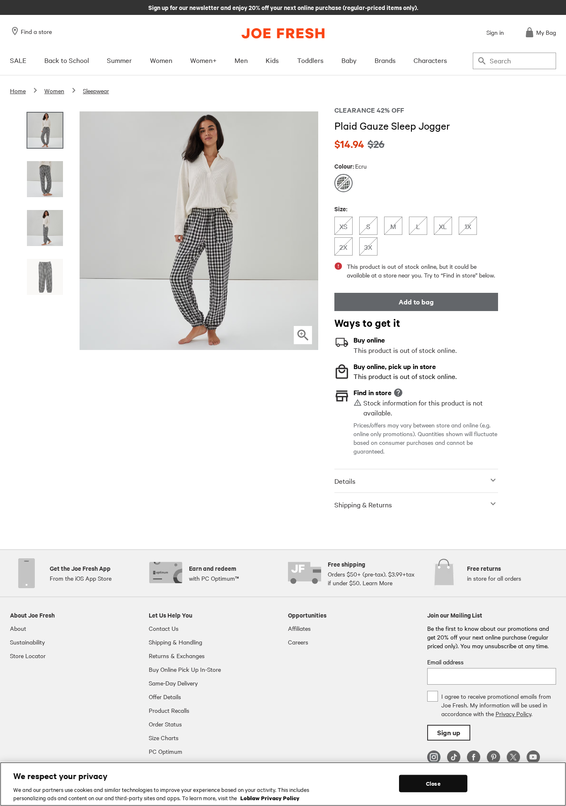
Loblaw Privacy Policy (270, 797)
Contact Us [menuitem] (164, 628)
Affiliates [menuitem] (299, 628)
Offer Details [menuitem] (165, 697)
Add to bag (416, 301)
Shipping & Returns (363, 504)
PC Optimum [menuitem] (165, 751)
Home (18, 91)
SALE (18, 60)
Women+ (203, 60)
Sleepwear (96, 91)
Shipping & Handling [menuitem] (175, 642)
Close (433, 783)
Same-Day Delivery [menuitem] (173, 683)
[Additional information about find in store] (398, 393)
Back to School (66, 60)
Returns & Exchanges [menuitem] (177, 656)
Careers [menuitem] (298, 642)
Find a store (36, 31)
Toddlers (310, 60)
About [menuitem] (18, 628)
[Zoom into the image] (303, 335)
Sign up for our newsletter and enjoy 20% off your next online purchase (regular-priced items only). (283, 7)
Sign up (448, 732)
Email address (445, 662)
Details (345, 480)
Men (241, 60)
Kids (272, 60)
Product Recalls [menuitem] (169, 710)
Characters (430, 60)
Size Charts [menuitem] (164, 738)
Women (161, 60)
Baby (349, 60)
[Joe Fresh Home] (283, 33)
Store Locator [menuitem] (28, 656)
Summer (119, 60)
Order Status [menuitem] (165, 724)
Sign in (495, 32)
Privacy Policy (513, 713)
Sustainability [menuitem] (27, 642)
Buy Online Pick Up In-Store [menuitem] (185, 669)
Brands (385, 60)
